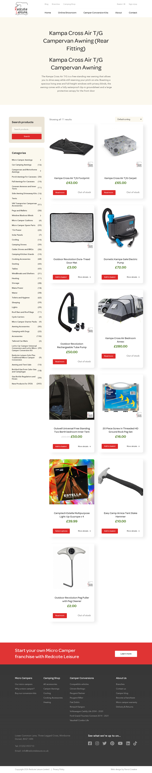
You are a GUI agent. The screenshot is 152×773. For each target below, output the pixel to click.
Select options (61, 531)
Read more (59, 192)
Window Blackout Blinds (22, 216)
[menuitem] (46, 4)
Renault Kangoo (77, 707)
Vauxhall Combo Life (79, 720)
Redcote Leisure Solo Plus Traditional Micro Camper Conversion (27, 358)
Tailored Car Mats (27, 341)
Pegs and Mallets (27, 211)
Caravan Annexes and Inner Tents (27, 188)
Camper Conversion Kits (95, 12)
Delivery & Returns (124, 707)
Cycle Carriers (27, 317)
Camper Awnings (51, 689)
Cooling (27, 240)
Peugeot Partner (77, 693)
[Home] (21, 8)
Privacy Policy (58, 770)
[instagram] (97, 743)
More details (83, 277)
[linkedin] (128, 743)
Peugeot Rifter (76, 698)
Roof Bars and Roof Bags (27, 312)
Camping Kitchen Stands (27, 254)
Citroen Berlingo (77, 689)
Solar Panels (27, 235)
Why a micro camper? (25, 689)
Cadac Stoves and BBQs (27, 250)
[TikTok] (135, 743)
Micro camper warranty (126, 702)
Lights (27, 307)
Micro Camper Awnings (22, 160)
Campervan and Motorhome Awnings (24, 171)
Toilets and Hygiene (27, 298)
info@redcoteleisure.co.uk (35, 751)
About (118, 12)
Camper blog (122, 693)
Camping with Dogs (27, 332)
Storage (27, 283)
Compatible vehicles (79, 684)
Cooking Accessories (27, 259)
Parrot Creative (130, 770)
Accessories (27, 336)
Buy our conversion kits (25, 693)
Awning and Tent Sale (27, 365)
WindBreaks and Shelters (27, 274)
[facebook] (90, 743)
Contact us (121, 689)
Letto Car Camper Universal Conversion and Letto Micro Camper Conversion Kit (27, 348)
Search (27, 136)
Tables (27, 269)
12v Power (27, 230)
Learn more (126, 654)
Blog (46, 4)
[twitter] (104, 743)
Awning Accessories (27, 327)
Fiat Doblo (75, 702)
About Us (121, 678)
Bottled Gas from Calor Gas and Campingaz (27, 371)
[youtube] (120, 743)
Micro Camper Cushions (27, 221)
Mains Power (27, 288)
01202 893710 (26, 746)
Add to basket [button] (61, 277)
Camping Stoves (27, 245)
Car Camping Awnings (27, 165)
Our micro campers (23, 684)
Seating (27, 264)
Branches (56, 4)
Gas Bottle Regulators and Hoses (27, 378)
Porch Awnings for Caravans (27, 177)
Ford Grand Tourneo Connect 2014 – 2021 (89, 716)
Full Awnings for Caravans (27, 182)
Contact (133, 12)
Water (27, 293)
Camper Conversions (82, 678)
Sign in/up (133, 4)
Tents (14, 199)
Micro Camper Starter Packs (27, 322)
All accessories (50, 684)
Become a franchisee (125, 698)
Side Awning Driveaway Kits (27, 194)
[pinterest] (112, 743)
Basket (120, 4)
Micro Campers (23, 678)
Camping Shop (69, 4)
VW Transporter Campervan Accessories (27, 205)
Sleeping (27, 303)
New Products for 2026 (27, 384)
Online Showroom (67, 12)
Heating (27, 279)
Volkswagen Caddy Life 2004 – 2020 (86, 711)
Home (48, 12)
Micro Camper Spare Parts (27, 226)
